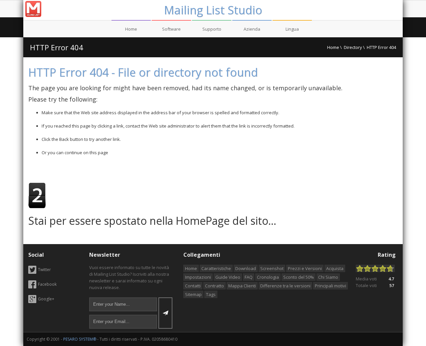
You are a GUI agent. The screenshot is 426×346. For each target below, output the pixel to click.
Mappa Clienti (242, 286)
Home (131, 29)
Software (171, 29)
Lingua (292, 29)
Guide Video (227, 277)
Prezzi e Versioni (305, 268)
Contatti (193, 286)
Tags (211, 294)
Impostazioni (198, 277)
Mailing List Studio (213, 10)
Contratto (214, 286)
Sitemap (193, 294)
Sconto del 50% (298, 277)
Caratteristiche (216, 268)
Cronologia (268, 277)
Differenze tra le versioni (285, 286)
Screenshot (272, 268)
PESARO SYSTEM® (79, 339)
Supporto (211, 29)
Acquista (334, 268)
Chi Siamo (328, 277)
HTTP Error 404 (56, 47)
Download (245, 268)
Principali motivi (330, 286)
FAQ (249, 277)
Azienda (252, 29)
